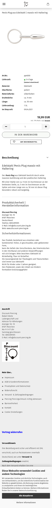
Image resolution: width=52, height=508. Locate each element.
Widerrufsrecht (11, 390)
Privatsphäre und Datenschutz (17, 386)
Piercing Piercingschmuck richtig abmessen (23, 399)
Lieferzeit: (6, 79)
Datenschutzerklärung (27, 490)
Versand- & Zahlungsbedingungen (19, 395)
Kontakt (8, 408)
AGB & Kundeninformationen (17, 382)
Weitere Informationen (26, 502)
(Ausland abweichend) (31, 82)
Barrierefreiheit (11, 403)
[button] (6, 127)
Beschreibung (10, 157)
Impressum (9, 377)
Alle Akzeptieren (26, 496)
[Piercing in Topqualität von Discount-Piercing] (26, 4)
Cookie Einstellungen (13, 412)
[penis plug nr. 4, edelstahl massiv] (26, 37)
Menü (4, 4)
